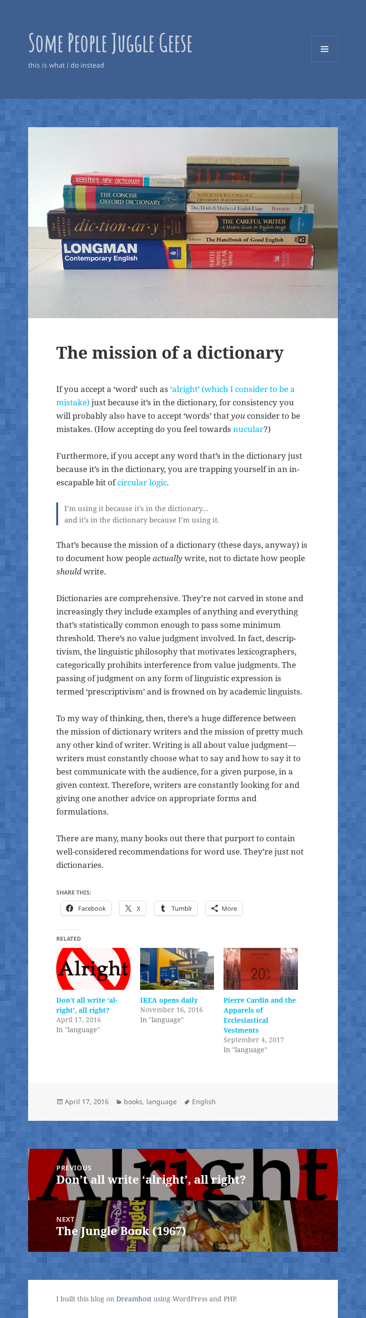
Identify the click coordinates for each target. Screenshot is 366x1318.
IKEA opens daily (169, 1000)
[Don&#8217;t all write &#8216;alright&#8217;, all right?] (93, 969)
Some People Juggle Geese (110, 42)
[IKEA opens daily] (177, 969)
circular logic (142, 482)
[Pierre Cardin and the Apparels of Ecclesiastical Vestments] (260, 969)
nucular (248, 428)
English (204, 1101)
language (161, 1101)
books (133, 1101)
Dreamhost (134, 1298)
